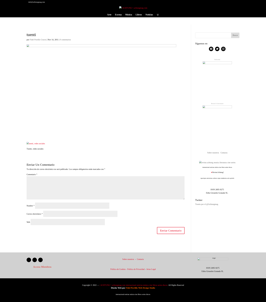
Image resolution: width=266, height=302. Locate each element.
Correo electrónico (35, 214)
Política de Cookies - (118, 269)
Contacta (224, 153)
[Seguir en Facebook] (29, 260)
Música (128, 15)
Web (28, 222)
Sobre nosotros (213, 153)
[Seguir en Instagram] (40, 260)
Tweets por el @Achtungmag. (207, 204)
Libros (139, 15)
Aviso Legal (151, 269)
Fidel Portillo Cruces (38, 40)
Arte (109, 15)
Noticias (149, 15)
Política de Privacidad (135, 269)
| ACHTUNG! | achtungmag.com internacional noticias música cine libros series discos (133, 285)
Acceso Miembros (42, 266)
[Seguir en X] (34, 260)
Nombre (30, 206)
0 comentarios (65, 40)
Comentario (32, 174)
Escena (118, 15)
